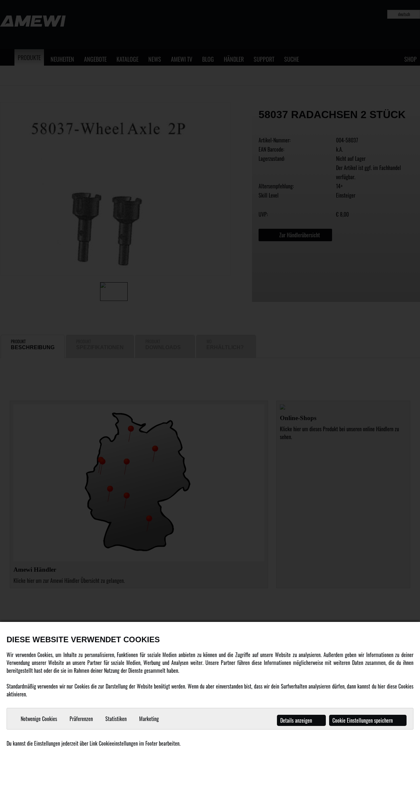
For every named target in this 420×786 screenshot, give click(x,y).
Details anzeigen (296, 720)
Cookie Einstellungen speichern (363, 720)
